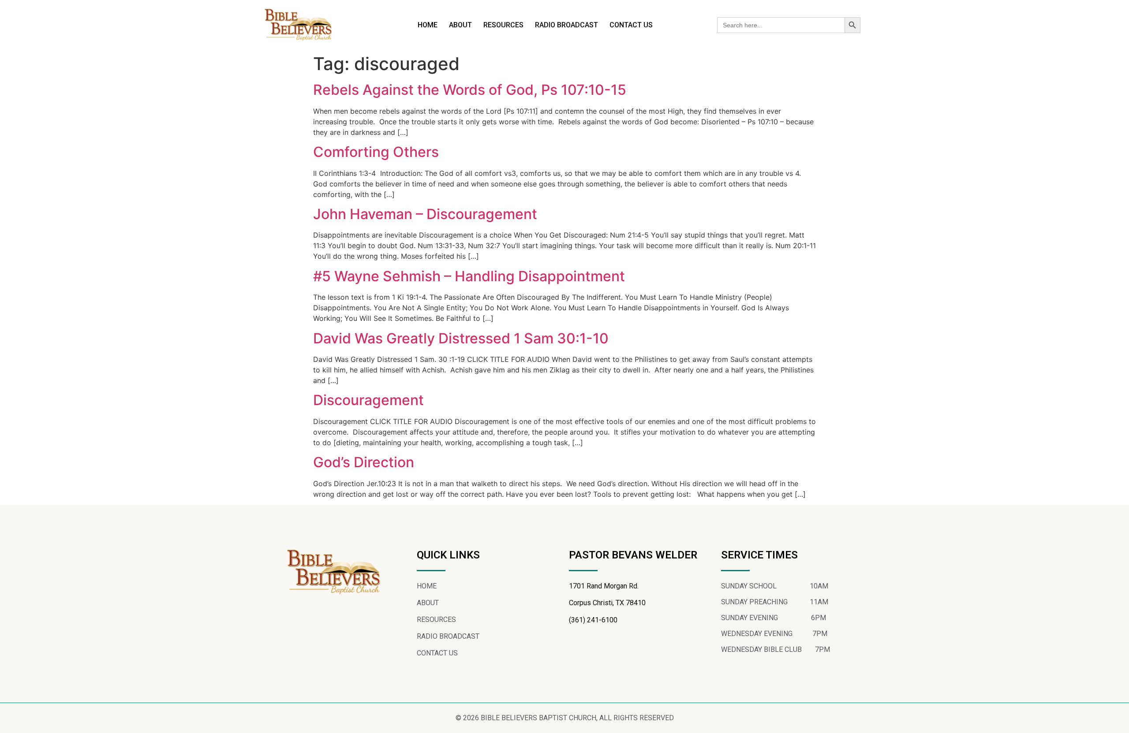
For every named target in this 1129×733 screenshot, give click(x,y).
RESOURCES (503, 25)
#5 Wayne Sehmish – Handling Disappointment (469, 276)
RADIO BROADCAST (566, 25)
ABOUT (460, 25)
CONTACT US (631, 25)
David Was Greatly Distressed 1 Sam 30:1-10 (461, 338)
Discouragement (368, 400)
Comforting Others (376, 151)
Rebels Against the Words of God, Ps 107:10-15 (469, 89)
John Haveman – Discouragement (425, 214)
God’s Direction (363, 462)
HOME (427, 25)
